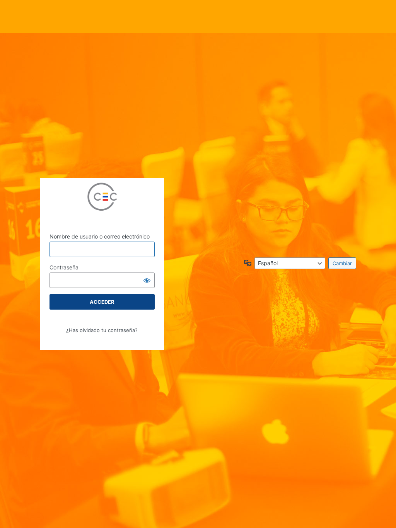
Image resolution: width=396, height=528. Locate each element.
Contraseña (64, 267)
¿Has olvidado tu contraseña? (102, 330)
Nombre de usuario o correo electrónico (100, 236)
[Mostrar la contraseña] (147, 280)
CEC (102, 198)
